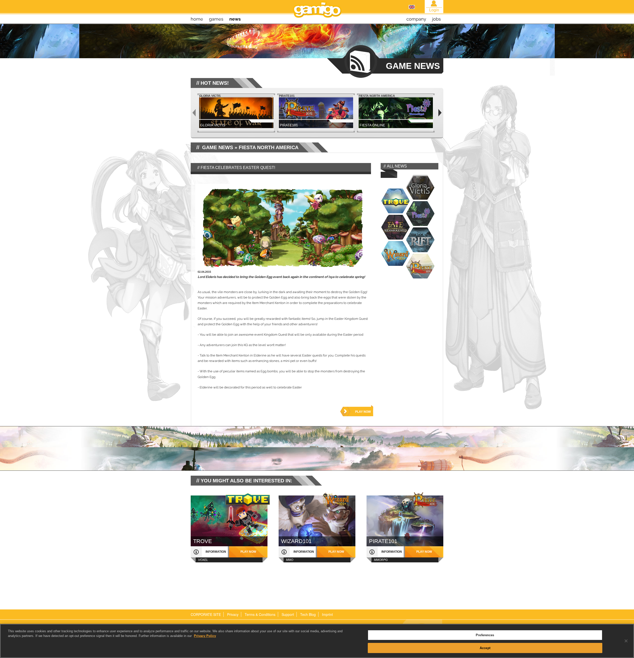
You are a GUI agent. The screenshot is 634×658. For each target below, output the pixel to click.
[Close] (626, 640)
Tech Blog (308, 614)
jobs (436, 19)
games (216, 19)
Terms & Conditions (260, 614)
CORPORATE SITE (206, 614)
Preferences (485, 635)
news (235, 19)
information (216, 551)
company (416, 19)
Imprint (327, 614)
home (197, 19)
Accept (485, 648)
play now (363, 411)
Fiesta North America (268, 147)
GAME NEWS (217, 147)
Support (288, 614)
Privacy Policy (205, 636)
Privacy (232, 614)
